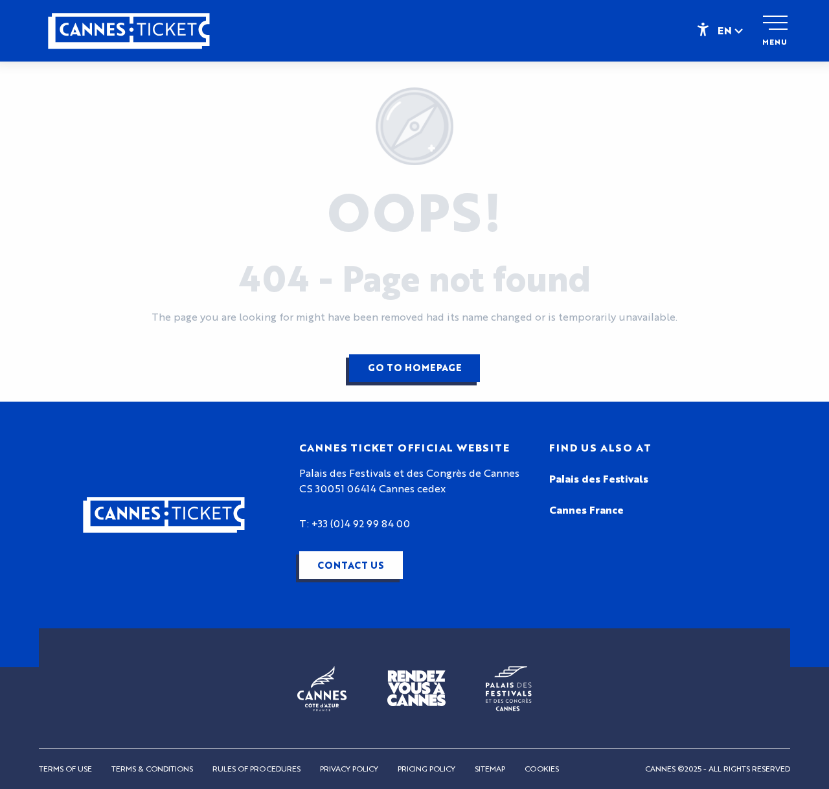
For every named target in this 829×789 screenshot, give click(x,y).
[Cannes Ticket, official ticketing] (129, 37)
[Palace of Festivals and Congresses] (508, 688)
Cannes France (586, 510)
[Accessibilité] (702, 28)
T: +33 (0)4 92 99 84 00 (354, 524)
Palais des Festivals (598, 479)
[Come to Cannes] (416, 688)
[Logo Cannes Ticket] (164, 515)
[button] (731, 30)
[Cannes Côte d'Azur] (322, 688)
